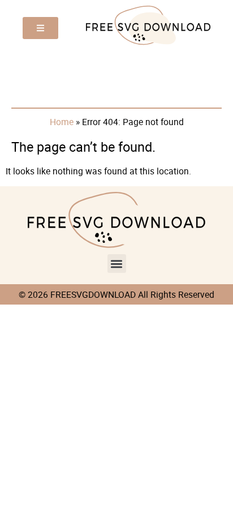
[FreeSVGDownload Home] (148, 43)
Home (62, 121)
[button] (116, 263)
